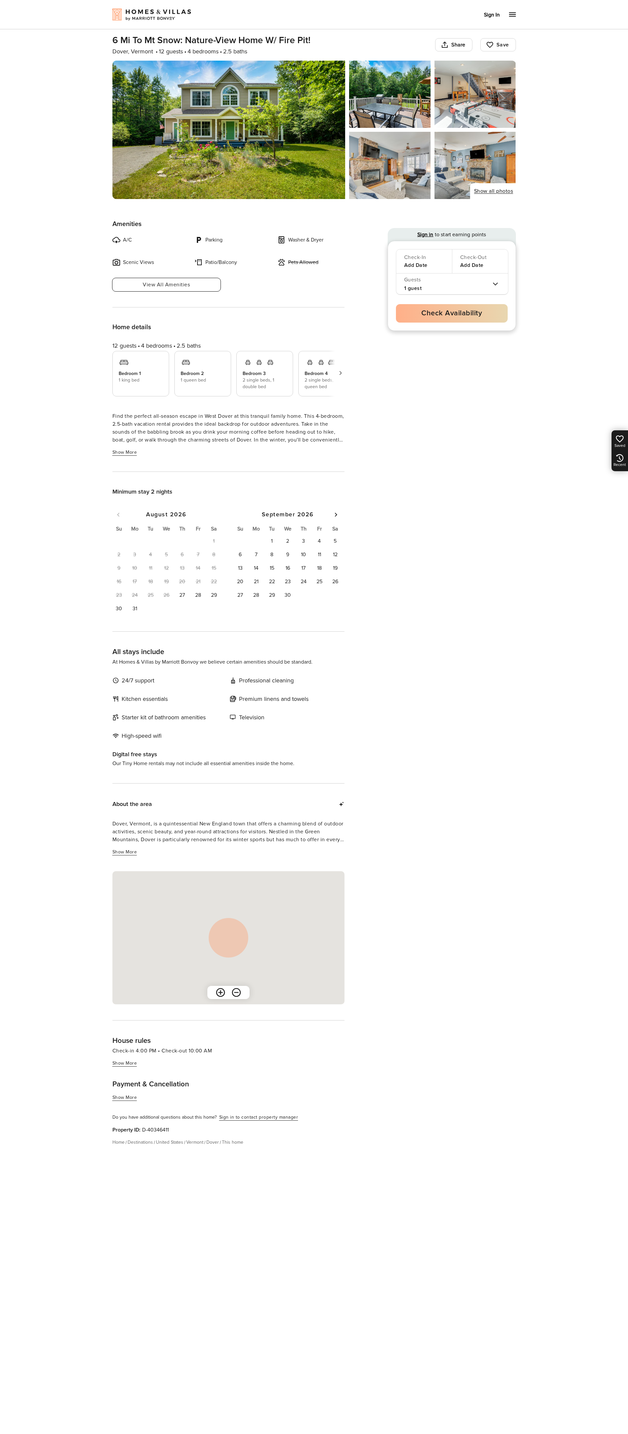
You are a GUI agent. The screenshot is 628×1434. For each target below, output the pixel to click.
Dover (212, 1142)
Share (458, 45)
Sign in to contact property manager (258, 1117)
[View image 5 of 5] (475, 165)
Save (502, 45)
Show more (124, 452)
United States (169, 1142)
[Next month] (336, 514)
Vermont (194, 1142)
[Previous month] (118, 514)
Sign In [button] (492, 15)
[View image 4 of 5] (390, 165)
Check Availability (451, 313)
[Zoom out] (236, 992)
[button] (182, 595)
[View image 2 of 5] (390, 94)
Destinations (140, 1142)
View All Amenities (166, 284)
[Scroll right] (340, 373)
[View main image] (228, 130)
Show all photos (493, 191)
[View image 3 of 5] (475, 94)
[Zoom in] (220, 992)
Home (118, 1142)
